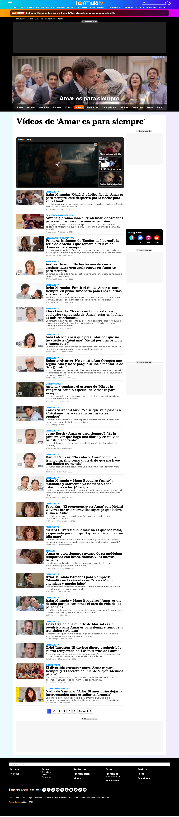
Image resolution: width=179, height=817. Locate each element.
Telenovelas (114, 7)
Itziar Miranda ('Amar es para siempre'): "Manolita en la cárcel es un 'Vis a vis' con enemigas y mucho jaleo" (79, 580)
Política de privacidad (42, 798)
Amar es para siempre (45, 18)
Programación (60, 7)
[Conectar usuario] (169, 3)
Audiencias (42, 7)
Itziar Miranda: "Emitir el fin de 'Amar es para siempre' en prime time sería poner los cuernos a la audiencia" (84, 291)
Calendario (46, 772)
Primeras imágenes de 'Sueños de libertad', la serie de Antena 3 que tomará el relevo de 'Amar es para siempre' (82, 244)
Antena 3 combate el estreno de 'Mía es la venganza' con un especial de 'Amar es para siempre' (80, 390)
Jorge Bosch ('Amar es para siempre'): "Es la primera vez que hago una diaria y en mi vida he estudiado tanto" (82, 436)
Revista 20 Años (155, 7)
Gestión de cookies (77, 798)
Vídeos (75, 7)
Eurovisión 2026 (113, 776)
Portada (14, 769)
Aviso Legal (27, 798)
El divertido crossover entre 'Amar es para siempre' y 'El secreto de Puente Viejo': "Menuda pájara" (84, 671)
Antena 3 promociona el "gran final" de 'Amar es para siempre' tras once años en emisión (84, 219)
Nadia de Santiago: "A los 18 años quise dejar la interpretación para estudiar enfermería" (84, 692)
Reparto (57, 107)
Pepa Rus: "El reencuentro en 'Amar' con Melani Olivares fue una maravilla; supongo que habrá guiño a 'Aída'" (84, 509)
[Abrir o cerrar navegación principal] (10, 2)
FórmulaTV (20, 18)
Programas (97, 7)
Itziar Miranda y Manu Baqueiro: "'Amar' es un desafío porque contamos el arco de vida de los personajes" (83, 603)
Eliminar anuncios (90, 22)
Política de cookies (60, 798)
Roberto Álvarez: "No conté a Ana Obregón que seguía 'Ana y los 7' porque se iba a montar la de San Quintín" (84, 364)
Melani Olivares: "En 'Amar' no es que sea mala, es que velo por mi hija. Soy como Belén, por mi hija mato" (84, 533)
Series (30, 7)
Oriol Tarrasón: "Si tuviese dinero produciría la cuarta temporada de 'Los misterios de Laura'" (83, 649)
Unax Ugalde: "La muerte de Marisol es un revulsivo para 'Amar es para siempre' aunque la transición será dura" (84, 627)
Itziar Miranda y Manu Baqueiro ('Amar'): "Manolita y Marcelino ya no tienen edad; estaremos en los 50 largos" (79, 484)
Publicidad (91, 798)
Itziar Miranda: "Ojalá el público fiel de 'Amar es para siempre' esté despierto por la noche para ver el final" (84, 198)
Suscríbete (144, 778)
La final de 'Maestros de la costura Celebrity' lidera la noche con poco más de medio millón (63, 13)
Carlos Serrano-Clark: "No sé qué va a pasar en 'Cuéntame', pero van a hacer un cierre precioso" (83, 413)
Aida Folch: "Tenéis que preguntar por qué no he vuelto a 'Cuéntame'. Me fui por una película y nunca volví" (84, 340)
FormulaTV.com (15, 802)
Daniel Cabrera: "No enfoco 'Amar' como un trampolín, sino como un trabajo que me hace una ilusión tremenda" (83, 460)
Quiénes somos (15, 798)
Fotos (84, 7)
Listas (44, 774)
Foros (140, 7)
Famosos (128, 7)
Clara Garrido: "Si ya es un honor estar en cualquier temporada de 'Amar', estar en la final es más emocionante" (84, 314)
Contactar (100, 798)
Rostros (142, 769)
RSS (107, 798)
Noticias (19, 7)
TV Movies (46, 777)
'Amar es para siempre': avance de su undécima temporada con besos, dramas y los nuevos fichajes (84, 557)
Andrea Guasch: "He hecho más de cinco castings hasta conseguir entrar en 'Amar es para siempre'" (81, 267)
